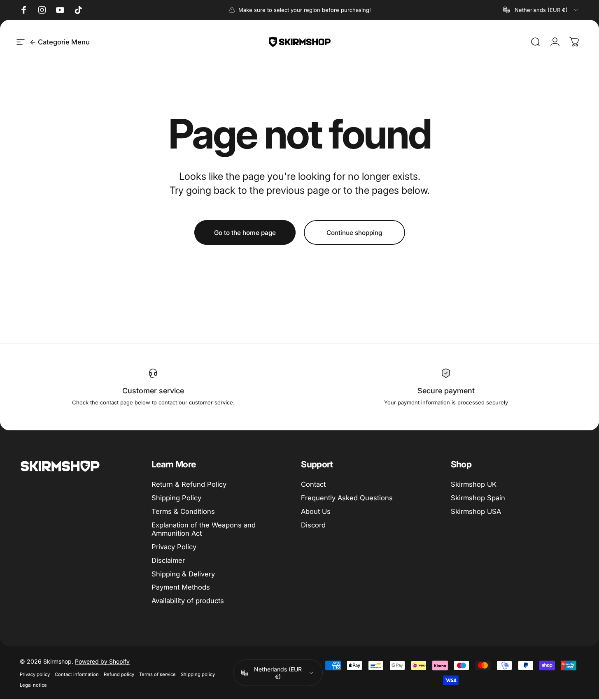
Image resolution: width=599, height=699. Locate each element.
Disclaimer (168, 560)
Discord (313, 525)
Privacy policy (35, 674)
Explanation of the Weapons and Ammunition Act (203, 529)
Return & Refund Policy (188, 484)
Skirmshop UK (473, 484)
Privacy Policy (173, 547)
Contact (313, 484)
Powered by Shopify (102, 661)
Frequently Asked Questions (347, 498)
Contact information (77, 674)
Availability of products (187, 601)
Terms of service (157, 674)
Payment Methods (180, 587)
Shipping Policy (176, 498)
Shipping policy (198, 674)
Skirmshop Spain (478, 498)
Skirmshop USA (476, 511)
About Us (316, 511)
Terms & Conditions (183, 511)
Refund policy (119, 674)
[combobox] (541, 10)
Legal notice (33, 685)
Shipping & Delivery (183, 574)
